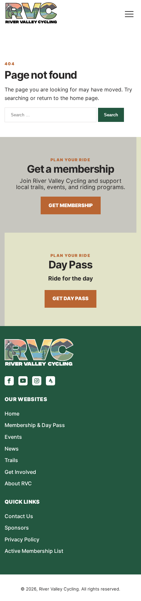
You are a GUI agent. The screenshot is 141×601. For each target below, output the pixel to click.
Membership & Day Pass (35, 425)
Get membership (71, 205)
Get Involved (20, 472)
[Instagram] (36, 380)
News (12, 448)
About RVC (18, 483)
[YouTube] (23, 380)
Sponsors (17, 527)
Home (12, 413)
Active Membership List (34, 551)
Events (13, 437)
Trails (11, 460)
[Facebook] (9, 380)
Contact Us (19, 516)
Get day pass (70, 298)
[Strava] (50, 380)
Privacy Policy (22, 539)
